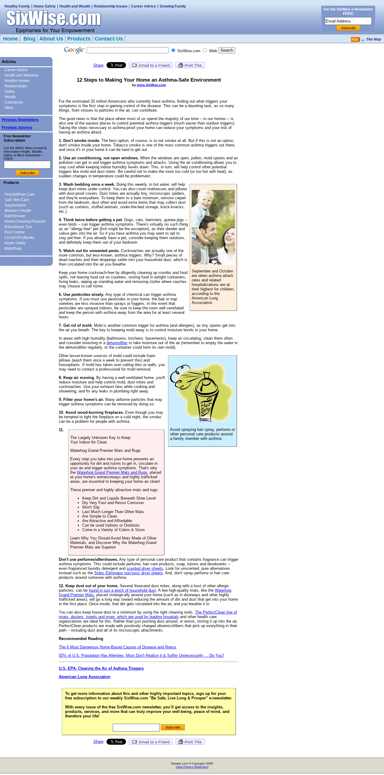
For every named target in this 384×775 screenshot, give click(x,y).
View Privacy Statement (192, 766)
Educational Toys (18, 227)
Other (9, 108)
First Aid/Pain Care (19, 194)
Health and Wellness (21, 75)
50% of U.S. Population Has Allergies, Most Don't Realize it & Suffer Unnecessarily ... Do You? (141, 655)
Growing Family (173, 6)
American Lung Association (84, 676)
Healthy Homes (17, 81)
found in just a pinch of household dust (122, 590)
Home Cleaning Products (25, 221)
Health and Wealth (74, 6)
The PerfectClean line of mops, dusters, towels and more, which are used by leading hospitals (148, 614)
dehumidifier (117, 343)
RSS (355, 39)
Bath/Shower (15, 216)
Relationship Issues (111, 6)
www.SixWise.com (151, 85)
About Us (51, 39)
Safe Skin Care (16, 200)
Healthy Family (17, 6)
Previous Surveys (17, 127)
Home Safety (45, 6)
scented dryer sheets (145, 568)
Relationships (15, 86)
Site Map (373, 39)
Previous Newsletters (20, 120)
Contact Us (108, 39)
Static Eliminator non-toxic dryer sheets (128, 573)
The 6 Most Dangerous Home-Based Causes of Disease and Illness (117, 647)
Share (98, 65)
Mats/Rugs (13, 248)
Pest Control (14, 232)
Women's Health (17, 211)
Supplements (15, 205)
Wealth (10, 97)
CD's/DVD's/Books (19, 238)
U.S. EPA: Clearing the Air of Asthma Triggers (101, 668)
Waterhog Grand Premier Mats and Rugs (112, 472)
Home (10, 39)
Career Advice (143, 6)
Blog (28, 39)
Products (79, 39)
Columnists (13, 102)
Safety (9, 91)
